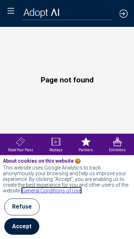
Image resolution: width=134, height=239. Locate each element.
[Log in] (123, 13)
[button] (10, 10)
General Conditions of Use (51, 190)
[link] (20, 144)
